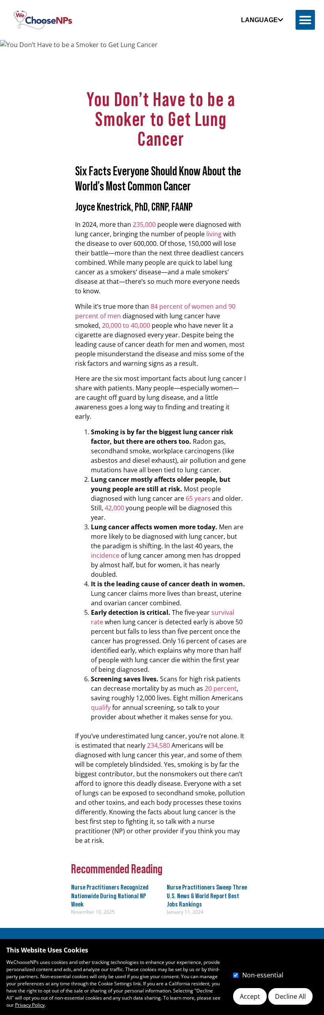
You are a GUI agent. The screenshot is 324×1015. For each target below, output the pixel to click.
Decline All (290, 996)
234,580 (158, 745)
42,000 (114, 508)
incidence (105, 555)
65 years (198, 498)
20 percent (221, 688)
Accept (250, 996)
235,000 (144, 224)
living (214, 234)
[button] (305, 20)
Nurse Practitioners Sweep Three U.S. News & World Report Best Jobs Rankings (207, 895)
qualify (101, 707)
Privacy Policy (30, 1005)
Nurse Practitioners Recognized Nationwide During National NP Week (110, 895)
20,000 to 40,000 (126, 325)
